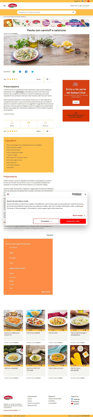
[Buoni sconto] (81, 6)
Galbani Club (74, 5)
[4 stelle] (14, 79)
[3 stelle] (12, 79)
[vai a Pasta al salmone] (13, 355)
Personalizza (45, 221)
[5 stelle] (17, 79)
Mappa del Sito (32, 405)
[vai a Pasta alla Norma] (35, 319)
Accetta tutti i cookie (72, 221)
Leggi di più (50, 235)
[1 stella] (8, 79)
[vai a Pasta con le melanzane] (79, 355)
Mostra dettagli (78, 215)
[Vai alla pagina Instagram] (85, 1)
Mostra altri (46, 292)
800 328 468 (85, 416)
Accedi (76, 102)
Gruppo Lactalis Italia (54, 398)
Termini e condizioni (34, 403)
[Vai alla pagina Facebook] (83, 1)
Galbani (5, 16)
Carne (11, 252)
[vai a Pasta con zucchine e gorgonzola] (79, 319)
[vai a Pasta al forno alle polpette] (13, 319)
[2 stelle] (10, 79)
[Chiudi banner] (85, 194)
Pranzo (11, 273)
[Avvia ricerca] (72, 12)
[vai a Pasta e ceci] (57, 319)
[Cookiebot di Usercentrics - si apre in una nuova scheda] (73, 194)
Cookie (30, 398)
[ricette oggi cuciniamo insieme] (46, 23)
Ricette (8, 16)
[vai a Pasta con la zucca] (57, 355)
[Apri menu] (5, 6)
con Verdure (13, 247)
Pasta (11, 263)
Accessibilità (52, 403)
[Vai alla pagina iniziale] (12, 5)
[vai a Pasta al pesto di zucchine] (35, 355)
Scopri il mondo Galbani (11, 410)
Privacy (30, 401)
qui (82, 206)
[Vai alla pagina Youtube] (88, 1)
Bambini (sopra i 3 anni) (17, 268)
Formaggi (12, 258)
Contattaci (51, 401)
